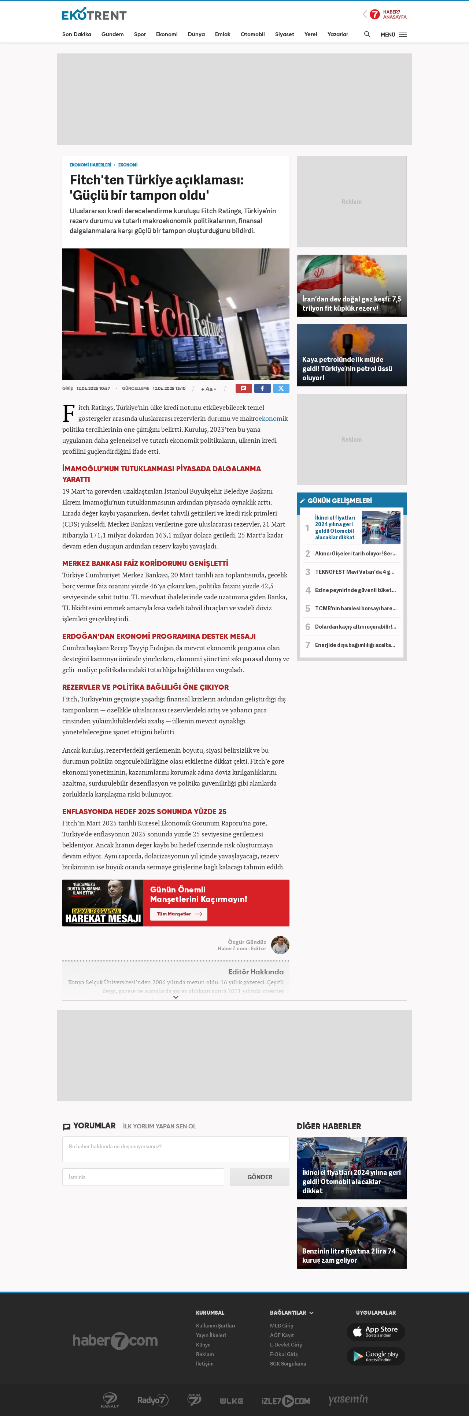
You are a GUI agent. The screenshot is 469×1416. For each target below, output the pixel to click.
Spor (140, 34)
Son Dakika (76, 34)
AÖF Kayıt (282, 1334)
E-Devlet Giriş (286, 1344)
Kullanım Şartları (215, 1325)
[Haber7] (115, 1341)
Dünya (196, 34)
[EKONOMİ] (94, 13)
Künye (203, 1344)
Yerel (310, 34)
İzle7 (286, 1400)
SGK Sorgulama (288, 1363)
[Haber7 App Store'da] (376, 1332)
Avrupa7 (194, 1400)
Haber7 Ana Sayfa (385, 14)
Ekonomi (167, 34)
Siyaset (284, 34)
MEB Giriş (281, 1325)
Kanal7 (110, 1400)
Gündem (112, 34)
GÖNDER (259, 1177)
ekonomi (271, 418)
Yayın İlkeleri (211, 1334)
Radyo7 (153, 1400)
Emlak (222, 34)
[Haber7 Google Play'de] (376, 1356)
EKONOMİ (127, 165)
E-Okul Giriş (284, 1354)
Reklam (205, 1354)
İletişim (205, 1363)
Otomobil (253, 34)
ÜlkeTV (231, 1400)
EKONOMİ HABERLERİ (90, 165)
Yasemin (348, 1400)
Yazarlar (338, 34)
